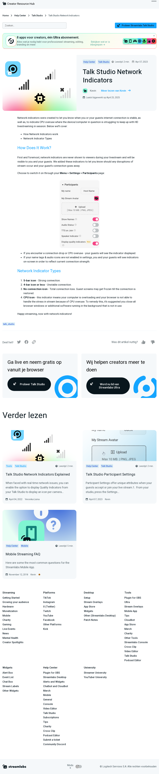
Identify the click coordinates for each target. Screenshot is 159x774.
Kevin (107, 499)
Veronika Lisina (32, 499)
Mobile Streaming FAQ (23, 554)
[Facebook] (26, 342)
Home (5, 15)
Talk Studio (37, 15)
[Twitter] (19, 342)
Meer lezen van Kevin (113, 90)
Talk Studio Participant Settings (110, 474)
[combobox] (34, 25)
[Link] (34, 342)
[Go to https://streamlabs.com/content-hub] (18, 4)
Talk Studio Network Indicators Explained (38, 474)
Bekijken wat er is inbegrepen (100, 43)
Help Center (20, 15)
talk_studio (8, 324)
